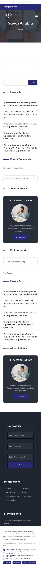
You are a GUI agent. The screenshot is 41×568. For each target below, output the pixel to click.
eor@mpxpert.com (10, 7)
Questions (26, 496)
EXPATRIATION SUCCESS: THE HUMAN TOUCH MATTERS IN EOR (20, 113)
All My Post (21, 237)
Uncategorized (13, 262)
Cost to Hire (11, 500)
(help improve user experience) (20, 552)
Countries (26, 488)
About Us (26, 492)
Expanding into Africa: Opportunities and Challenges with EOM (18, 136)
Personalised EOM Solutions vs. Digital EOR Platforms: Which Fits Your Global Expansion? (20, 148)
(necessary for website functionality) (21, 549)
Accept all (7, 562)
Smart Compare (12, 496)
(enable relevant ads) (18, 558)
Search (32, 82)
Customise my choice (29, 562)
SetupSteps (11, 492)
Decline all (17, 562)
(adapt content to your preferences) (20, 556)
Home (20, 29)
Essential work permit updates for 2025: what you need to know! (20, 104)
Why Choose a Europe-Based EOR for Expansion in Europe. (20, 125)
